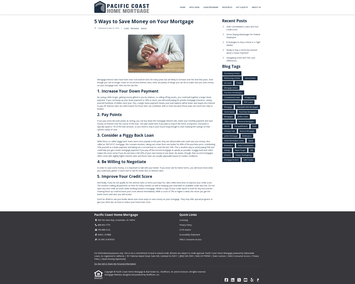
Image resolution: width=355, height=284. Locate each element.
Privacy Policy (185, 225)
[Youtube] (245, 280)
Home (182, 7)
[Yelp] (251, 280)
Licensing (183, 220)
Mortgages (135, 28)
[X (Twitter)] (239, 280)
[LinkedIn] (232, 280)
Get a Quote (242, 7)
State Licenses (219, 256)
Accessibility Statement (189, 234)
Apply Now (194, 7)
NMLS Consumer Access (190, 239)
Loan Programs (210, 7)
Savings (144, 28)
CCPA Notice (185, 229)
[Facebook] (226, 280)
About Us (256, 7)
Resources (227, 7)
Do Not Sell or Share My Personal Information (115, 263)
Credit (126, 28)
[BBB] (258, 280)
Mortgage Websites (114, 274)
